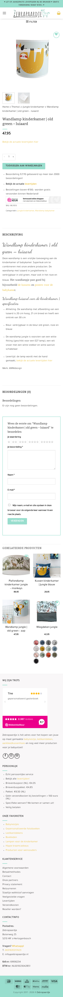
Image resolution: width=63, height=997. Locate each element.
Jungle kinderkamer (33, 107)
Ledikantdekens (14, 833)
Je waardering (14, 437)
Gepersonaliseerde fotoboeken (23, 829)
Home (5, 107)
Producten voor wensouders (21, 850)
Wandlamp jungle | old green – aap (16, 629)
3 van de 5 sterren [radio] (22, 442)
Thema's (16, 107)
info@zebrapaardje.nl (16, 954)
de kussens (24, 284)
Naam (11, 475)
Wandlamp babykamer (45, 211)
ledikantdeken (44, 739)
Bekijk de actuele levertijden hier (20, 142)
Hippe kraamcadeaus (17, 846)
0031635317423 (13, 950)
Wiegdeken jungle (47, 627)
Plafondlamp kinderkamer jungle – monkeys (16, 585)
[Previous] (7, 60)
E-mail (11, 490)
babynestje (30, 739)
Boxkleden (11, 837)
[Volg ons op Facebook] (5, 756)
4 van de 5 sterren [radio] (33, 442)
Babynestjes (12, 824)
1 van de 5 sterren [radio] (8, 442)
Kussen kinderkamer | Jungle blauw (47, 583)
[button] (4, 13)
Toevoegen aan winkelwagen (24, 166)
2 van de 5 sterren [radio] (14, 442)
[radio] (36, 642)
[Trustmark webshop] (33, 199)
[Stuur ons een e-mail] (17, 756)
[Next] (55, 60)
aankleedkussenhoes (13, 743)
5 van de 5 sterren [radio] (46, 442)
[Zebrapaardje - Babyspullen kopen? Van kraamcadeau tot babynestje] (31, 13)
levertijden (31, 184)
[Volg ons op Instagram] (11, 756)
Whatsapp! (18, 946)
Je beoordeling (15, 447)
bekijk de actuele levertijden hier (34, 361)
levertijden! (23, 779)
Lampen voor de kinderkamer (22, 842)
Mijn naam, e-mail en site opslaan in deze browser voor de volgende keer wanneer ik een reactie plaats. (30, 510)
